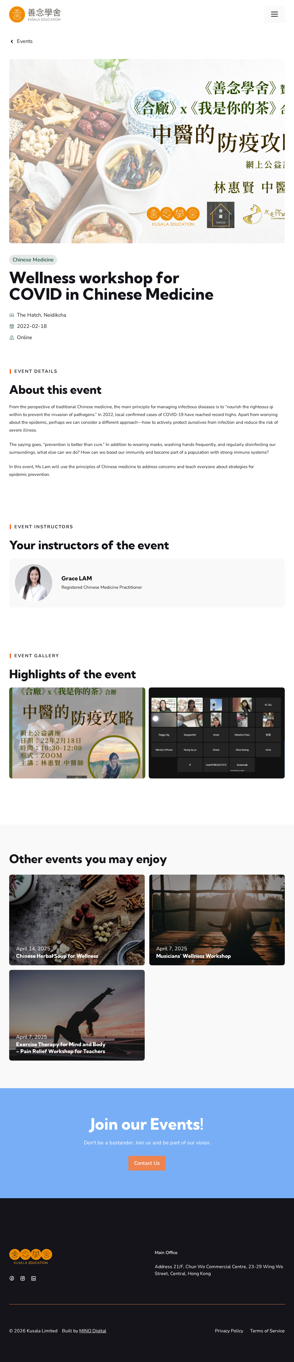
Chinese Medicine (33, 259)
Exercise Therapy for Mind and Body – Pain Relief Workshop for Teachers (61, 1048)
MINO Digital (92, 1331)
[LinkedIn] (33, 1278)
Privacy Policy (229, 1331)
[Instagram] (22, 1278)
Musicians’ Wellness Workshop (193, 956)
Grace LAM (76, 578)
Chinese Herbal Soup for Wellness (57, 956)
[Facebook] (11, 1278)
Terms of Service (267, 1331)
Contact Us (147, 1163)
